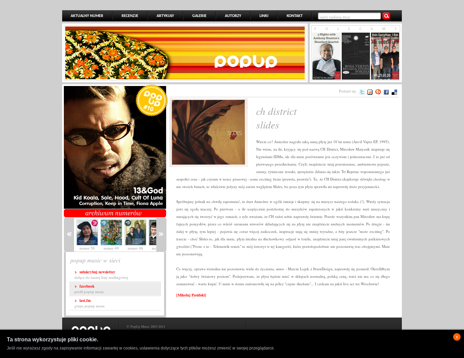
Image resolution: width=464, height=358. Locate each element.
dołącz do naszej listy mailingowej (101, 274)
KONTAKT (295, 16)
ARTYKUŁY (165, 16)
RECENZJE (130, 16)
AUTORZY (233, 16)
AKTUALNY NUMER (87, 16)
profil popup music (89, 289)
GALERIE (199, 16)
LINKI (264, 16)
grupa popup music (89, 303)
